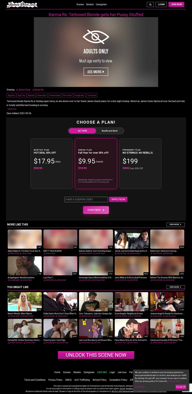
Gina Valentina (135, 316)
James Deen (26, 253)
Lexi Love (97, 343)
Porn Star (67, 95)
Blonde (31, 95)
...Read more (11, 109)
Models (90, 4)
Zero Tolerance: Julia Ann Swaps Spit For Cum (99, 313)
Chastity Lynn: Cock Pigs (54, 340)
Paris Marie (133, 343)
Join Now (176, 4)
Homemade (54, 95)
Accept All (180, 387)
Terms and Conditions (35, 380)
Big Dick (11, 95)
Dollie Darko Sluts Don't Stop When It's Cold (62, 313)
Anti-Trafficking (82, 380)
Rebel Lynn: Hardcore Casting (163, 251)
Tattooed (91, 95)
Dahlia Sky (50, 280)
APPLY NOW (118, 199)
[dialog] (161, 380)
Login (161, 4)
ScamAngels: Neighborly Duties (129, 313)
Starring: (11, 89)
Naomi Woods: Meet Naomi (20, 313)
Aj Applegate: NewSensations (21, 277)
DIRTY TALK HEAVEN (52, 251)
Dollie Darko (50, 316)
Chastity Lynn (51, 343)
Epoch (122, 389)
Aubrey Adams (86, 253)
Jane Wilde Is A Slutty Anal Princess (131, 277)
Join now (122, 372)
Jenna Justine (134, 253)
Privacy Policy (55, 380)
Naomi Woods (27, 316)
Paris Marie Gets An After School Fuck (132, 340)
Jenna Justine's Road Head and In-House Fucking (137, 251)
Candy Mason (158, 343)
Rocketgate (130, 389)
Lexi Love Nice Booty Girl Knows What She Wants (100, 340)
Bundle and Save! (110, 131)
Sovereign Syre (99, 280)
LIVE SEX (102, 372)
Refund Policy (100, 380)
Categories (101, 4)
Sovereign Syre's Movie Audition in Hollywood (99, 277)
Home (57, 372)
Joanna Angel (170, 316)
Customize (140, 387)
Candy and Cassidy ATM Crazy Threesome (169, 340)
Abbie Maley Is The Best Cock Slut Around (26, 251)
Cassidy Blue (171, 343)
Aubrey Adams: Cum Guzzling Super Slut (97, 251)
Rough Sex (79, 95)
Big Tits (21, 95)
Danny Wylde (157, 280)
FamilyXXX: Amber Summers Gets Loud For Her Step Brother (35, 340)
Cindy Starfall (122, 316)
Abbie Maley (14, 253)
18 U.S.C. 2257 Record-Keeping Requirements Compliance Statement (139, 391)
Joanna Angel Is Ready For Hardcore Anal (168, 313)
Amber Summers (16, 343)
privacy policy (174, 381)
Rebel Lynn (169, 253)
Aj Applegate (14, 280)
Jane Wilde (133, 280)
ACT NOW (82, 131)
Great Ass (41, 95)
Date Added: (13, 113)
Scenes (80, 4)
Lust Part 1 (48, 277)
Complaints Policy (118, 380)
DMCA (68, 380)
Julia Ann (97, 316)
